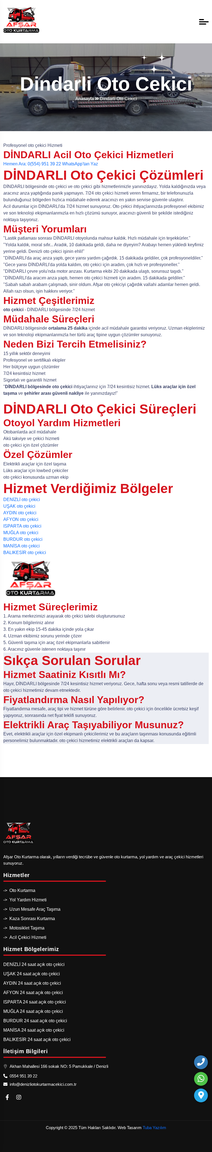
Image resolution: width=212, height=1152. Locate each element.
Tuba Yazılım (154, 1127)
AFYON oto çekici (20, 519)
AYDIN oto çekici (19, 512)
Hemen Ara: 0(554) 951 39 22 (32, 163)
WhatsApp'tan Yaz (80, 163)
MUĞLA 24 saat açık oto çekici (33, 1011)
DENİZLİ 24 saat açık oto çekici (34, 964)
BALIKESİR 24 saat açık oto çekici (37, 1039)
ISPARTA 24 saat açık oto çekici (34, 1002)
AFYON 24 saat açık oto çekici (33, 992)
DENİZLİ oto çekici (21, 499)
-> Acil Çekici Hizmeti (24, 937)
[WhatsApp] (201, 1079)
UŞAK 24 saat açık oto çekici (31, 973)
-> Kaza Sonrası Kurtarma (29, 918)
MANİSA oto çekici (21, 546)
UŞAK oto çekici (19, 506)
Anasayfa (85, 98)
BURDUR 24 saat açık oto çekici (35, 1020)
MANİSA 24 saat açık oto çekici (33, 1030)
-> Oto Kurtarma (19, 890)
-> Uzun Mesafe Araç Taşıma (31, 909)
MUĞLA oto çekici (20, 532)
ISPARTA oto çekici (22, 526)
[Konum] (201, 1095)
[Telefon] (201, 1062)
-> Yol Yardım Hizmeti (25, 899)
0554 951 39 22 (22, 1076)
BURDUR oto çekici (23, 539)
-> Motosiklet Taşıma (23, 928)
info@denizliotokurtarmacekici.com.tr (41, 1084)
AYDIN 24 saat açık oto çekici (32, 983)
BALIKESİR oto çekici (24, 552)
